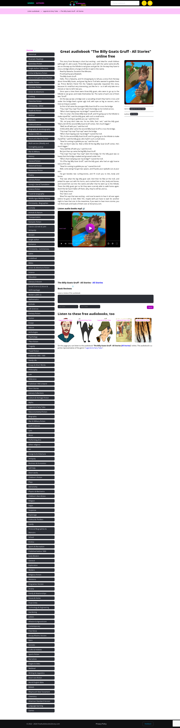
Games (31, 710)
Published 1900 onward (38, 384)
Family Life (33, 360)
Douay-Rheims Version (37, 635)
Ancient (31, 235)
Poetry (31, 175)
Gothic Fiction (34, 82)
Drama (31, 589)
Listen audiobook (33, 11)
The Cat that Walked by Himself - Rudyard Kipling (85, 322)
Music (31, 435)
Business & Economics (37, 463)
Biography (33, 416)
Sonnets (32, 645)
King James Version (36, 584)
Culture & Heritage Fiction (39, 398)
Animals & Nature (35, 212)
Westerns (32, 579)
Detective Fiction (35, 101)
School (31, 537)
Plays (31, 482)
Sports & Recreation (36, 546)
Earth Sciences (34, 426)
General (32, 561)
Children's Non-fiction (37, 496)
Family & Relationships (37, 593)
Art (30, 449)
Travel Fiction (34, 351)
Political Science (35, 124)
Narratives (33, 659)
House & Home (35, 598)
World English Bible (36, 682)
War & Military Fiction (37, 421)
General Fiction (34, 161)
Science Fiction (34, 189)
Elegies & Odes (34, 664)
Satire (31, 253)
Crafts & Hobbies (35, 649)
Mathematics (34, 299)
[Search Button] (137, 3)
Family (31, 524)
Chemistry (33, 696)
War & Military (34, 151)
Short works (33, 473)
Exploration (33, 565)
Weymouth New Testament (39, 692)
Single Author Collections (38, 68)
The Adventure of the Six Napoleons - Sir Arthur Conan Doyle (104, 323)
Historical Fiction (35, 166)
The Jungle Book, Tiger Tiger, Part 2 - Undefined (142, 322)
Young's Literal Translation (39, 184)
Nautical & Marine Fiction (38, 138)
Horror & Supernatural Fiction (40, 78)
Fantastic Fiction (35, 222)
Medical (32, 115)
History (31, 156)
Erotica (31, 542)
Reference (32, 379)
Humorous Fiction (36, 170)
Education (32, 277)
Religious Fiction (35, 575)
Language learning (36, 706)
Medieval (32, 668)
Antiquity (32, 459)
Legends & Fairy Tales (50, 11)
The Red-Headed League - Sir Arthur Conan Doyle (65, 322)
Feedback (148, 724)
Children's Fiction (35, 477)
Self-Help (32, 468)
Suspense (32, 510)
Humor (31, 318)
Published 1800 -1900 (37, 355)
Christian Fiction (35, 87)
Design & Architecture (37, 454)
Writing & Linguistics (37, 673)
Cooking (32, 96)
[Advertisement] (90, 32)
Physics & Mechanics (37, 491)
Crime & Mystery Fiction (38, 73)
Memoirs (32, 120)
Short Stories (34, 388)
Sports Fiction (34, 654)
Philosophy (33, 370)
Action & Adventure (36, 92)
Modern (32, 570)
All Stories (134, 114)
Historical (32, 54)
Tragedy (32, 346)
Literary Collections (36, 393)
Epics (31, 640)
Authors (40, 3)
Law (30, 374)
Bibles (31, 263)
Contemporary (34, 626)
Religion (32, 501)
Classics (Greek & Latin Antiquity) (37, 228)
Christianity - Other (36, 106)
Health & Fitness (35, 110)
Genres (31, 3)
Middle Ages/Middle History (39, 198)
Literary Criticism (35, 282)
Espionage (33, 515)
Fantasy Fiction (34, 313)
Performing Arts (35, 440)
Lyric (30, 430)
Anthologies (33, 332)
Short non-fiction (35, 678)
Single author (34, 239)
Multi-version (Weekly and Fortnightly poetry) (39, 145)
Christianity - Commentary (39, 249)
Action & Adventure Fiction (39, 268)
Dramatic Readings (36, 59)
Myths (31, 402)
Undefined (33, 258)
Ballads (31, 687)
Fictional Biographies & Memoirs (38, 531)
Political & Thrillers (36, 519)
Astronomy (33, 487)
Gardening (33, 612)
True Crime (33, 603)
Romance (32, 244)
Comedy (32, 208)
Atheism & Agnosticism (38, 621)
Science (31, 272)
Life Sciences (33, 309)
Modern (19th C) (35, 134)
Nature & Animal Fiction (38, 412)
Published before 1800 (37, 551)
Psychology (33, 337)
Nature (31, 327)
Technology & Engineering (39, 607)
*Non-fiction (33, 341)
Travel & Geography (36, 194)
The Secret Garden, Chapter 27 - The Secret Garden (123, 322)
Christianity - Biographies (38, 203)
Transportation (35, 217)
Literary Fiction (34, 180)
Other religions (34, 444)
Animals (32, 304)
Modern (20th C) (35, 295)
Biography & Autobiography (39, 129)
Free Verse (33, 631)
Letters (31, 617)
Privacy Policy (101, 724)
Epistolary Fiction (35, 64)
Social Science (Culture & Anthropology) (38, 288)
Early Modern (34, 556)
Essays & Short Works (37, 365)
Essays (31, 323)
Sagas (31, 505)
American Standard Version (39, 701)
